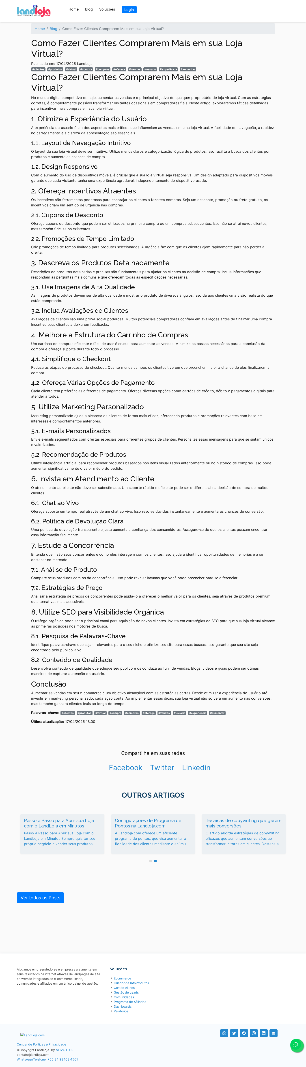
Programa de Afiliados (130, 1002)
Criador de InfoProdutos (131, 983)
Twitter (162, 767)
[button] (150, 861)
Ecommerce (122, 978)
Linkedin (196, 767)
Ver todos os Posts (40, 897)
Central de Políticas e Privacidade (41, 1044)
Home (74, 9)
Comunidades (124, 997)
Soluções (107, 9)
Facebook (125, 767)
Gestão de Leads (126, 992)
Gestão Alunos (124, 988)
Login (129, 9)
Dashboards (122, 1006)
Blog (89, 9)
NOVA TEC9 (64, 1050)
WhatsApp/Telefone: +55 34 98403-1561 (47, 1059)
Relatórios (121, 1011)
